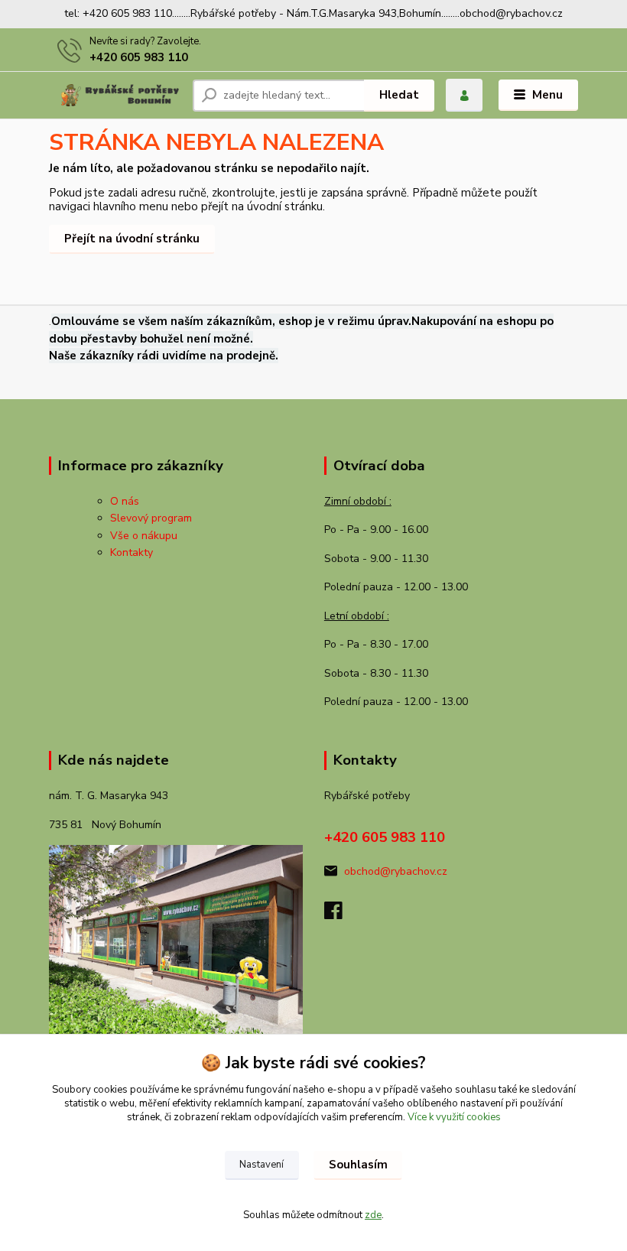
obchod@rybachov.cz (395, 871)
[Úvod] (115, 95)
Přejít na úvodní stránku (132, 238)
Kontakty (131, 552)
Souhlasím (358, 1164)
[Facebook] (340, 915)
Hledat (399, 94)
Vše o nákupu (143, 535)
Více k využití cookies (454, 1117)
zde (373, 1215)
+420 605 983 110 (138, 57)
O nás (124, 501)
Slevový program (151, 518)
